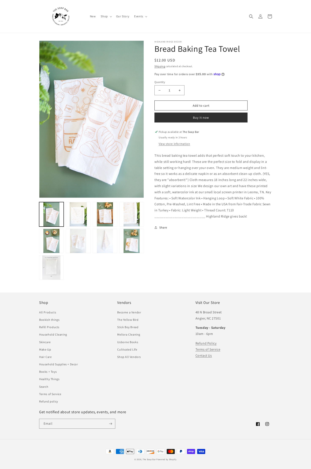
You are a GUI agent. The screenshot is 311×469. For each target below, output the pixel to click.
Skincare (45, 342)
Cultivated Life (127, 349)
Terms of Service (50, 394)
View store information (174, 144)
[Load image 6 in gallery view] (78, 241)
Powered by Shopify (166, 459)
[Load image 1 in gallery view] (51, 214)
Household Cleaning (53, 334)
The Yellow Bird (127, 320)
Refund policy (48, 401)
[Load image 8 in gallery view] (131, 241)
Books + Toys (48, 372)
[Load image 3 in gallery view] (105, 214)
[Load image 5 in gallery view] (51, 241)
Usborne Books (127, 342)
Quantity (159, 82)
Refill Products (49, 327)
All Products (47, 312)
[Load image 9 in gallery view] (51, 267)
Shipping (159, 66)
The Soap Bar (149, 459)
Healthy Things (49, 379)
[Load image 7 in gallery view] (105, 241)
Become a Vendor (129, 312)
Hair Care (45, 357)
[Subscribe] (110, 424)
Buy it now (201, 118)
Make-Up (45, 349)
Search (43, 387)
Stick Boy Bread (127, 327)
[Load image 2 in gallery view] (78, 214)
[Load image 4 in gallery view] (131, 214)
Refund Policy (206, 343)
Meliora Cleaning (128, 334)
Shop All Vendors (129, 357)
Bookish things (49, 320)
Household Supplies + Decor (58, 364)
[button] (105, 16)
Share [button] (163, 227)
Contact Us (203, 355)
